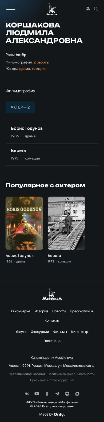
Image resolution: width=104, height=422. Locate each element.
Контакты (52, 320)
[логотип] (52, 9)
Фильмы (60, 331)
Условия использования (27, 374)
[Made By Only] (52, 414)
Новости (59, 311)
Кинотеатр (79, 331)
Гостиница (52, 341)
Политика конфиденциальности (71, 374)
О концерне (20, 311)
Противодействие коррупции (52, 380)
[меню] (11, 8)
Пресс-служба (81, 311)
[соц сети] (26, 393)
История (41, 311)
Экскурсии (40, 331)
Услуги (21, 331)
